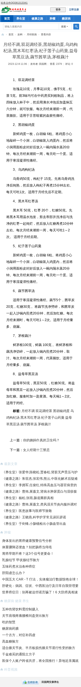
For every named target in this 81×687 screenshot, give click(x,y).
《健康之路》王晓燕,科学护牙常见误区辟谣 (34, 517)
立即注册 (74, 9)
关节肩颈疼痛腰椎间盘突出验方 (25, 615)
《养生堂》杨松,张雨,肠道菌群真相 (28, 498)
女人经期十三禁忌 (36, 450)
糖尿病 (66, 18)
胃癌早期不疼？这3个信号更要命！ (28, 553)
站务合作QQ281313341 (14, 2)
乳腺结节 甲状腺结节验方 (20, 560)
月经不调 (28, 411)
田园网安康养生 (50, 682)
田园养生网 (2, 35)
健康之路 (37, 18)
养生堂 (20, 18)
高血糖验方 (10, 641)
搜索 (63, 26)
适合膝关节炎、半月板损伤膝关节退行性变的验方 (38, 648)
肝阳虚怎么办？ (13, 573)
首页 (7, 18)
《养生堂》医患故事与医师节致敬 (27, 511)
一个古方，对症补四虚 (18, 635)
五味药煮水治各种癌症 (18, 566)
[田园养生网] (14, 10)
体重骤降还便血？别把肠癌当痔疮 (27, 547)
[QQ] (30, 682)
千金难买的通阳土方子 (18, 654)
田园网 (43, 64)
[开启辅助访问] (80, 3)
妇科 (20, 34)
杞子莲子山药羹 (52, 417)
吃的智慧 (8, 622)
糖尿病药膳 (10, 628)
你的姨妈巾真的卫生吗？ (41, 440)
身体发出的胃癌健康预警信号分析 (27, 540)
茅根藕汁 (44, 424)
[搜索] (76, 26)
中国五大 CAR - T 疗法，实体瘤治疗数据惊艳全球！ (40, 579)
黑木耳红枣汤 (30, 417)
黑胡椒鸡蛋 (61, 411)
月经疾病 (32, 34)
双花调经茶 (44, 411)
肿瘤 (52, 18)
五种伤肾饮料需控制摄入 (20, 609)
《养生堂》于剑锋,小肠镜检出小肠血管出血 (34, 523)
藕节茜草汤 (28, 424)
